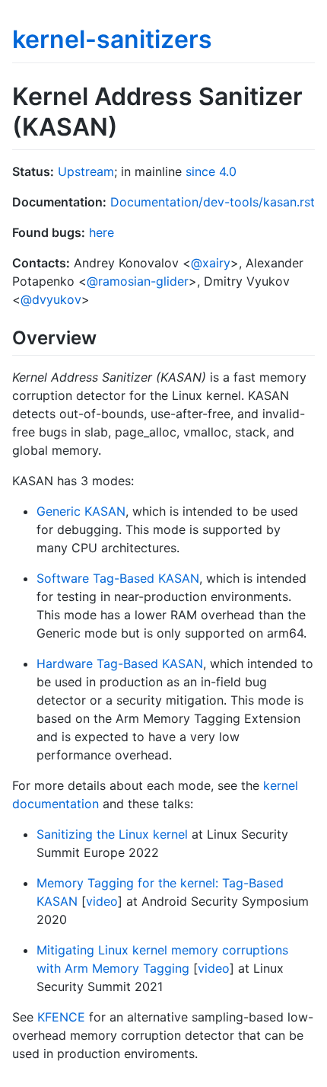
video (102, 901)
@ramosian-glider (138, 281)
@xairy (210, 262)
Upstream (86, 171)
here (101, 232)
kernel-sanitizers (112, 39)
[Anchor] (106, 336)
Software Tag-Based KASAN (118, 578)
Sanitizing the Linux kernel (112, 834)
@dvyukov (51, 299)
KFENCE (61, 1017)
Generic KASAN (81, 511)
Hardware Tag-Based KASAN (120, 663)
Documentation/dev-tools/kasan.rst (212, 201)
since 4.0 (211, 171)
